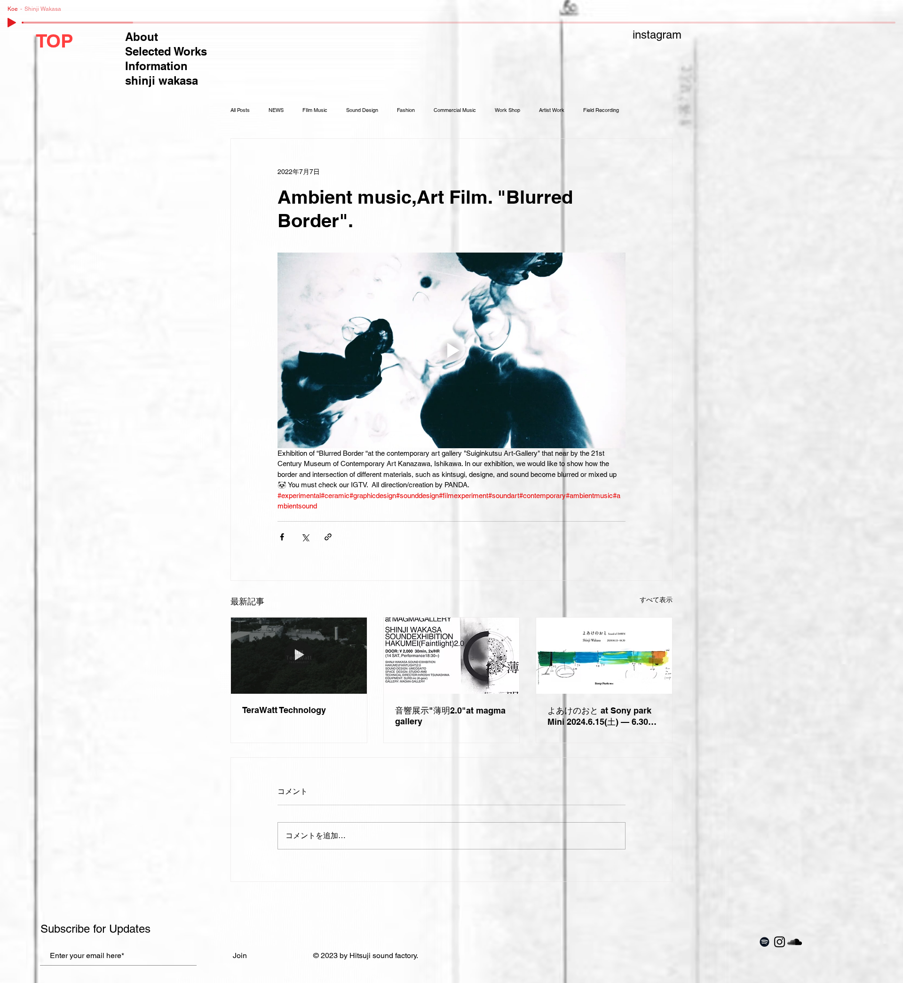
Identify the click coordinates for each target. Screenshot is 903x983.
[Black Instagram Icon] (779, 942)
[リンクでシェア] (328, 536)
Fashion (406, 110)
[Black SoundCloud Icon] (794, 942)
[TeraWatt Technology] (299, 656)
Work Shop (507, 110)
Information (156, 65)
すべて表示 (656, 599)
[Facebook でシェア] (281, 536)
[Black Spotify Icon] (764, 942)
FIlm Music (314, 110)
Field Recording (601, 110)
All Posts (240, 110)
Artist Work (551, 110)
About (141, 36)
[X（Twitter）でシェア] (305, 536)
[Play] (12, 22)
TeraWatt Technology (284, 710)
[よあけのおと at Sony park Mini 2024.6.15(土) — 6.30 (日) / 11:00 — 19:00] (604, 656)
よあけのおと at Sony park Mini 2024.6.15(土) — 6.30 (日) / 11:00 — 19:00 (599, 717)
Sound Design (362, 110)
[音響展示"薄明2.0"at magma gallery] (452, 656)
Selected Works (166, 51)
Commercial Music (455, 110)
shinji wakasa (161, 80)
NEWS (276, 110)
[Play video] (451, 350)
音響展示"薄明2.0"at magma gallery (450, 716)
